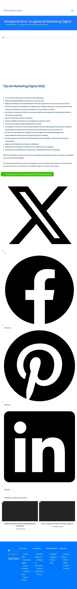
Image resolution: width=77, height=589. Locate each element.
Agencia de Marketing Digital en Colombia (13, 558)
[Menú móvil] (72, 10)
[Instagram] (39, 2)
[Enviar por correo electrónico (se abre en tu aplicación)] (42, 2)
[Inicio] (4, 24)
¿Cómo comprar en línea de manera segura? (57, 523)
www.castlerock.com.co (13, 554)
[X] (35, 2)
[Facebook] (37, 2)
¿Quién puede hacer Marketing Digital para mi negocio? (20, 525)
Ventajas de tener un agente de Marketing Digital (33, 24)
